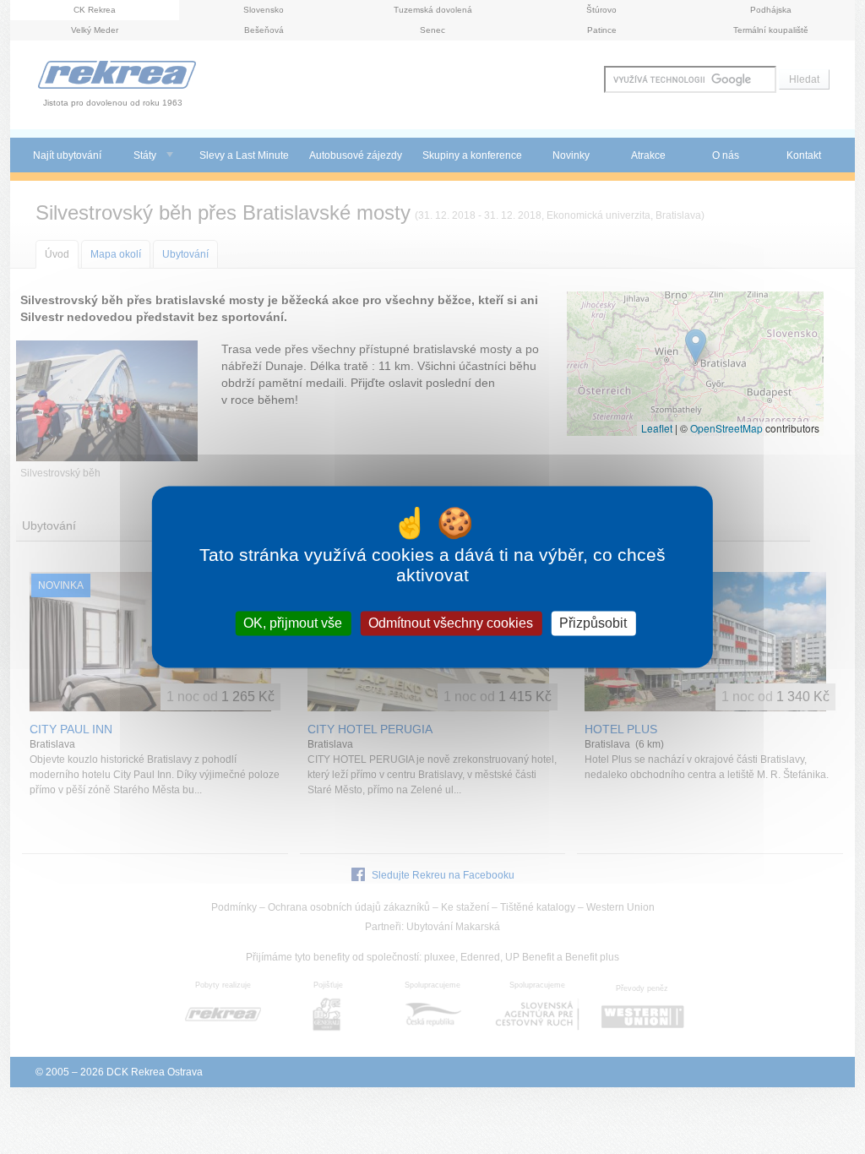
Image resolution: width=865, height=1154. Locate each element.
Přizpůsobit (593, 623)
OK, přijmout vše (292, 623)
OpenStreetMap (726, 428)
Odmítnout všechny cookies (450, 623)
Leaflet (656, 428)
